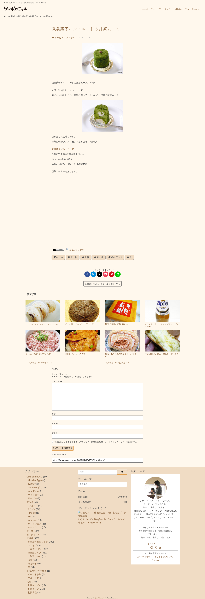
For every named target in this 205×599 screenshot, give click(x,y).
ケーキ (59, 257)
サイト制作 (33, 495)
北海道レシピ (34, 556)
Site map (196, 9)
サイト (54, 433)
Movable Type (35, 480)
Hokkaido (178, 9)
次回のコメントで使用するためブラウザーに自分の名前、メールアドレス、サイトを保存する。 (96, 442)
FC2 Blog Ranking (92, 522)
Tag (187, 9)
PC (160, 9)
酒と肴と (32, 563)
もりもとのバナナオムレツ (40, 363)
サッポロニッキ (99, 598)
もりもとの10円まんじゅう (118, 363)
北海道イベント (36, 549)
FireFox (32, 513)
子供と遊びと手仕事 (36, 571)
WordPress (33, 491)
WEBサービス (35, 487)
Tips (153, 9)
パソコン (30, 509)
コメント (57, 381)
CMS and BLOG (34, 477)
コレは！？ (32, 505)
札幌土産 (32, 592)
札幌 (86, 257)
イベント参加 (34, 574)
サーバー (32, 498)
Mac (30, 516)
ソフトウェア (34, 524)
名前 (54, 414)
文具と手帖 (33, 578)
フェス (167, 9)
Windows (32, 520)
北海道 (29, 538)
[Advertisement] (102, 212)
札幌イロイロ (34, 585)
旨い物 (73, 257)
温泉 (30, 560)
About (145, 9)
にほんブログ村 (86, 519)
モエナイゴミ (33, 534)
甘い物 (99, 257)
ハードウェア (34, 527)
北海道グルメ (34, 553)
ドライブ (32, 545)
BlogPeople (100, 519)
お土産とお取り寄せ (64, 37)
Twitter (31, 484)
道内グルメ (116, 257)
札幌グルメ (33, 589)
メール (54, 423)
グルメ (29, 502)
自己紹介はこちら (155, 544)
